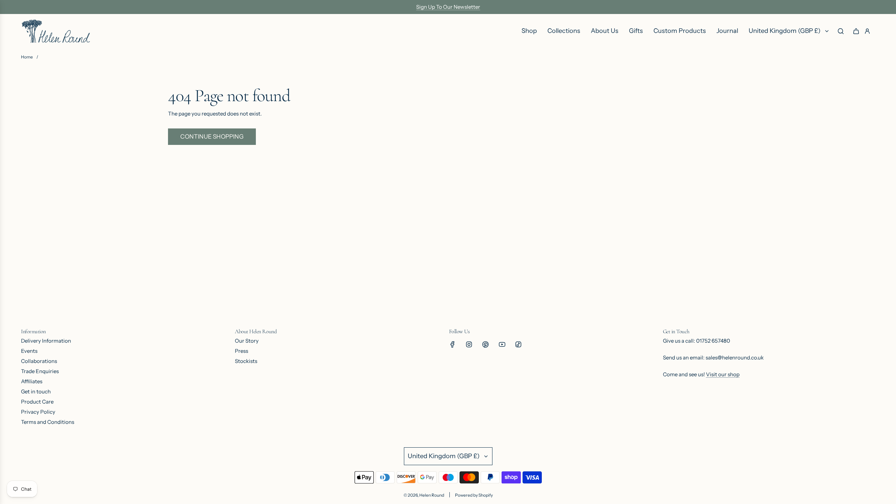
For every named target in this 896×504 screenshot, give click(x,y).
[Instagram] (469, 344)
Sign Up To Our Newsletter (448, 7)
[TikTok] (518, 344)
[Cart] (856, 31)
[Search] (840, 31)
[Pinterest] (485, 344)
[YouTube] (502, 344)
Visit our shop (723, 374)
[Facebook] (452, 344)
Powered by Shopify (474, 495)
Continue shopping (212, 136)
